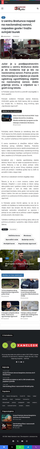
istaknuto (4, 399)
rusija (28, 402)
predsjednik (21, 402)
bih (3, 396)
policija (14, 402)
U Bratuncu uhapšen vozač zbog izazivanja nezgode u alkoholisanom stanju (29, 293)
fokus (28, 396)
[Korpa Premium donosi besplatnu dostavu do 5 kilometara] (6, 417)
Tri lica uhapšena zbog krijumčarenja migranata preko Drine (10, 292)
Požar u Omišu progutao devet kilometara (17, 2)
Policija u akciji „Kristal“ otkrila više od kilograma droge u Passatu (29, 314)
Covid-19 (22, 396)
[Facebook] (17, 362)
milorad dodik (5, 402)
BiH (3, 17)
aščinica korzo (14, 235)
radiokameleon (7, 36)
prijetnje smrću (28, 239)
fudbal (34, 396)
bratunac (28, 235)
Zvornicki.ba (13, 229)
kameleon (17, 399)
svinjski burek (10, 243)
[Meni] (2, 9)
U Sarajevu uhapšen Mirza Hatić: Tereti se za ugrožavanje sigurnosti (10, 314)
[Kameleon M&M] (20, 8)
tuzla (3, 405)
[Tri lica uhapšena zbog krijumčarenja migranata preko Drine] (10, 284)
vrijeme (27, 405)
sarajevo (34, 402)
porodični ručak (12, 239)
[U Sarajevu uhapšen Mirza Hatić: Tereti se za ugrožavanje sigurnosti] (10, 306)
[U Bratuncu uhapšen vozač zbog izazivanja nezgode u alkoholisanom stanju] (30, 284)
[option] (20, 260)
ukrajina (21, 405)
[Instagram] (23, 362)
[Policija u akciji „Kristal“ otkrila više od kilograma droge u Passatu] (30, 306)
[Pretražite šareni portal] (38, 9)
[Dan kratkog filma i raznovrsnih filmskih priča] (6, 426)
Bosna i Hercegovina (12, 396)
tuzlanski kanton (12, 405)
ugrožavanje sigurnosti (27, 243)
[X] (19, 362)
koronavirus (26, 399)
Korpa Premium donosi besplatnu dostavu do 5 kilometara (24, 416)
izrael (11, 399)
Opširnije (26, 358)
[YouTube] (21, 362)
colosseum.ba (33, 436)
